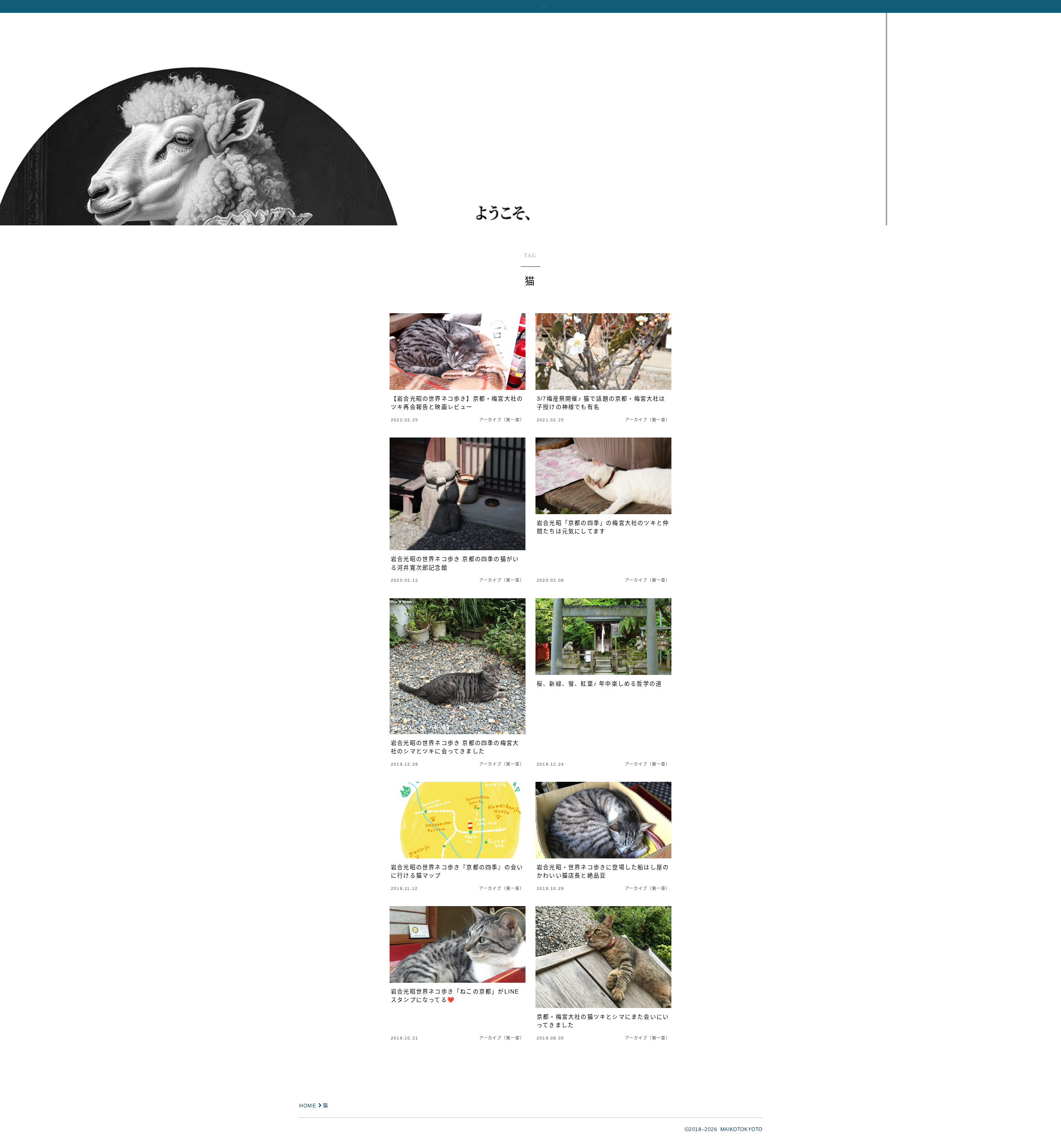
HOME (307, 1106)
